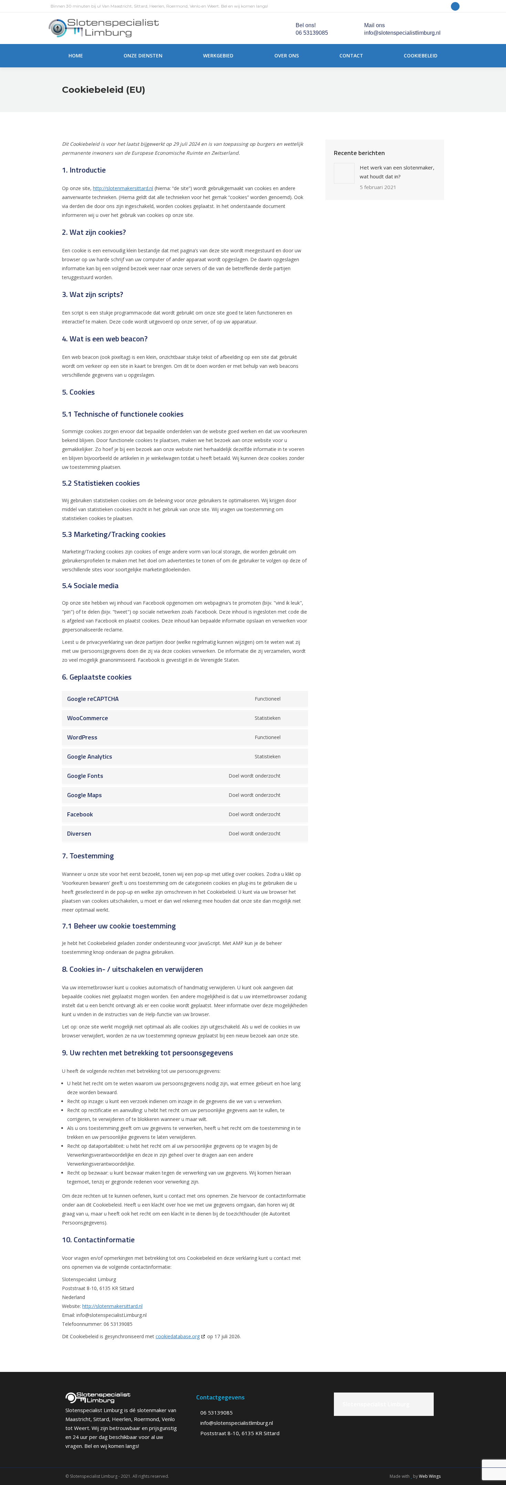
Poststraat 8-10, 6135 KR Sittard (240, 1433)
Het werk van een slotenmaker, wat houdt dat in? (397, 172)
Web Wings (430, 1476)
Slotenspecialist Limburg (376, 1404)
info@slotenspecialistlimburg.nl (236, 1422)
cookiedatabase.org (178, 1336)
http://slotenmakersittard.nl (123, 188)
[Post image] (344, 173)
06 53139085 (216, 1412)
